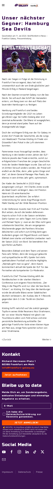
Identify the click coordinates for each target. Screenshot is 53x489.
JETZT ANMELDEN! (27, 422)
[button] (3, 5)
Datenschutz (24, 472)
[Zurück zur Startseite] (26, 5)
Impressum (7, 472)
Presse (39, 472)
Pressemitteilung (24, 38)
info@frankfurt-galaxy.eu (18, 367)
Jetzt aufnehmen (16, 375)
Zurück (7, 339)
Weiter (46, 339)
